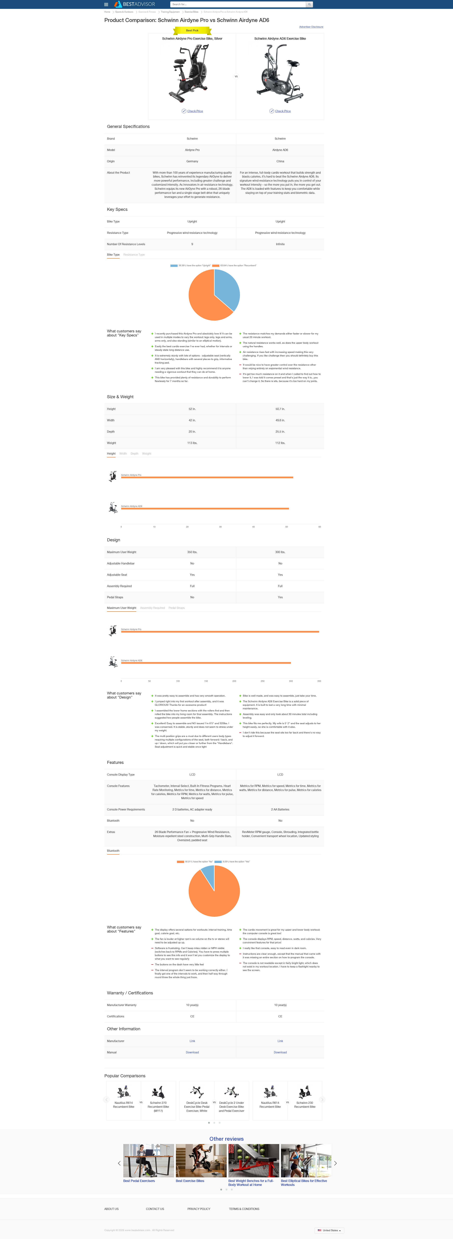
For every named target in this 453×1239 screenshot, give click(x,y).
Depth (134, 453)
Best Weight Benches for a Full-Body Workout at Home (251, 1183)
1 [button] (209, 1123)
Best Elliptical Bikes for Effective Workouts (304, 1183)
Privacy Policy (199, 1209)
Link (192, 1041)
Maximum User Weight (121, 608)
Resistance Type (134, 255)
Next (322, 1099)
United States (330, 1230)
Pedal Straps (177, 608)
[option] (141, 1100)
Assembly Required (152, 608)
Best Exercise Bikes (190, 1181)
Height (111, 453)
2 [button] (214, 1123)
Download (192, 1052)
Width (123, 453)
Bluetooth (113, 851)
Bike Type (113, 255)
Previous (106, 1099)
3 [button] (219, 1123)
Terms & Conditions (244, 1209)
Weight (146, 453)
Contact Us (155, 1209)
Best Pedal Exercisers (139, 1181)
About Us (111, 1209)
